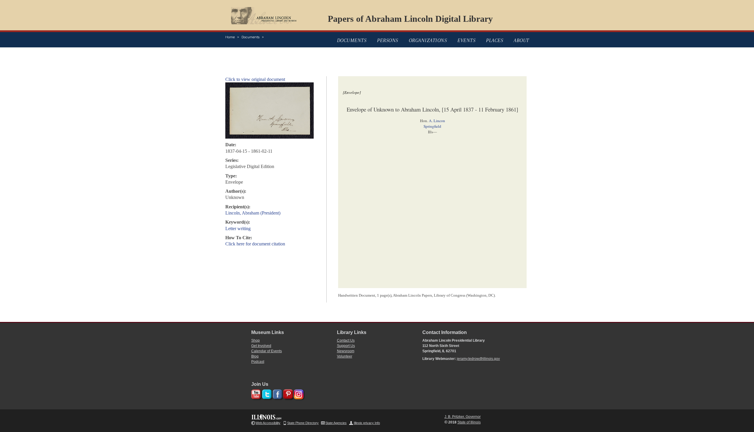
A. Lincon (437, 120)
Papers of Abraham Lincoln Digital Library (410, 19)
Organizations (428, 40)
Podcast (257, 362)
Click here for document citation (255, 243)
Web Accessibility (268, 423)
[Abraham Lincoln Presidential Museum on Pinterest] (287, 393)
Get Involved (261, 346)
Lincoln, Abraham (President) (252, 212)
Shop (255, 340)
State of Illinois (469, 422)
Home (230, 37)
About (521, 40)
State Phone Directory (303, 423)
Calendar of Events (266, 351)
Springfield (432, 126)
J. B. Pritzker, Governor (462, 417)
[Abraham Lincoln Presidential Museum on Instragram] (298, 393)
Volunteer (344, 356)
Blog (255, 356)
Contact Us (346, 340)
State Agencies (336, 423)
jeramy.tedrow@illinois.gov (478, 359)
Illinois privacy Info (367, 423)
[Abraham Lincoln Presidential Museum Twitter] (266, 393)
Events (466, 40)
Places (494, 40)
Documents (250, 37)
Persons (387, 40)
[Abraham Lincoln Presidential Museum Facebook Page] (276, 393)
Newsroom (345, 351)
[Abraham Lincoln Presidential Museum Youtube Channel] (255, 393)
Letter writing (238, 228)
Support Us (346, 346)
